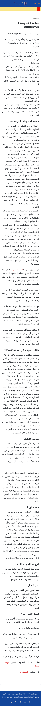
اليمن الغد (9, 697)
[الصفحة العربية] (20, 3)
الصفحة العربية (16, 269)
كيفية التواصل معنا (29, 697)
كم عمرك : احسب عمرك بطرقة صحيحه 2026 (24, 9)
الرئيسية (35, 18)
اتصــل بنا (24, 672)
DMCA (4, 697)
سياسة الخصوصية (18, 697)
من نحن (37, 697)
